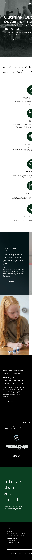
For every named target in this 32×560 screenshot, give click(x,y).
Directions (10, 544)
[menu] (29, 3)
